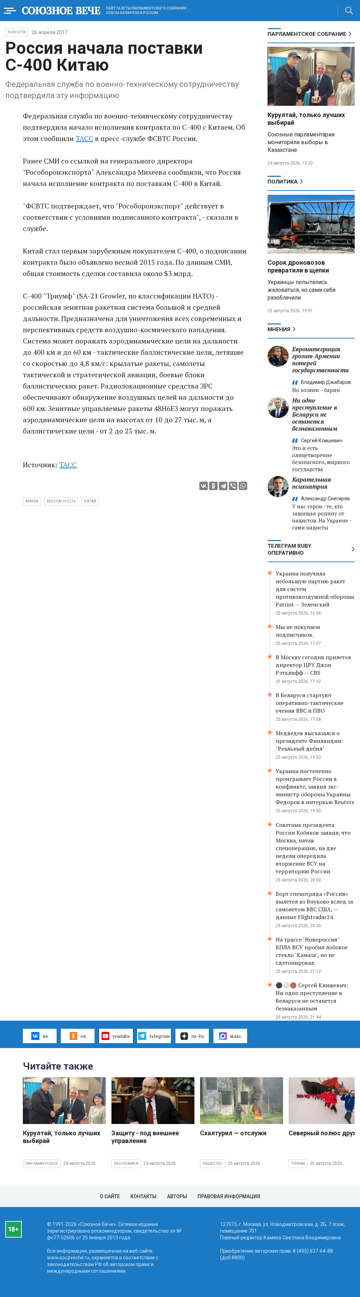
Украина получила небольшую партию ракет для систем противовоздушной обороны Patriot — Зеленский (315, 589)
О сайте (110, 1196)
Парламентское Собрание (307, 34)
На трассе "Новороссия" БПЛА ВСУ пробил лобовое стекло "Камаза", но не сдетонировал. (312, 951)
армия (31, 501)
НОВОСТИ (17, 32)
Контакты (143, 1196)
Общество (212, 1164)
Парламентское (41, 1164)
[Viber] (233, 486)
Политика (283, 182)
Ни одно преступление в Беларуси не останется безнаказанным (314, 414)
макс (236, 1036)
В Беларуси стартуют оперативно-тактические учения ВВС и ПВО (309, 702)
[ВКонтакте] (203, 486)
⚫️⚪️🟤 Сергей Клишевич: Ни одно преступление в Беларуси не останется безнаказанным (312, 996)
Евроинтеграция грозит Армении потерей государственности (320, 359)
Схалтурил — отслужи (233, 1133)
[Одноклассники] (213, 486)
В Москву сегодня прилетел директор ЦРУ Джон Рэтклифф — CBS (313, 664)
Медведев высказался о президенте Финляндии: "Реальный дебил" (309, 740)
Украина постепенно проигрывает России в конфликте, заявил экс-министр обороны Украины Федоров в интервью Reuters (315, 786)
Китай (90, 501)
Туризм (298, 1164)
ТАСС (84, 138)
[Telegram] (223, 486)
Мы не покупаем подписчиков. (298, 630)
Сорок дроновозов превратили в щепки (298, 266)
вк (45, 1036)
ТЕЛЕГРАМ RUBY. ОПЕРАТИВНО (290, 549)
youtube (121, 1036)
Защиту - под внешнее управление (145, 1136)
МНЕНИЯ (279, 329)
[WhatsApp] (243, 486)
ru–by (197, 1036)
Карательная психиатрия (311, 482)
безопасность (61, 501)
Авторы (177, 1196)
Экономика (126, 1164)
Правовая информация (229, 1196)
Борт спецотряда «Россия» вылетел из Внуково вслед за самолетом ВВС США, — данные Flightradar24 (314, 905)
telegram (159, 1036)
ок (83, 1036)
